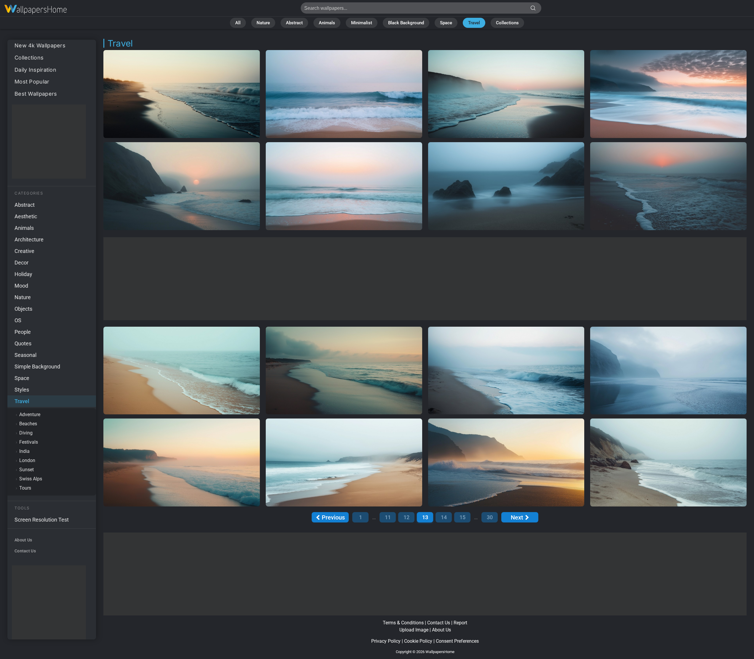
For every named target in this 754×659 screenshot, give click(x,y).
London (27, 460)
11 (388, 517)
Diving (26, 433)
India (24, 451)
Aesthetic (26, 216)
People (23, 332)
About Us (23, 540)
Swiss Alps (30, 479)
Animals (327, 22)
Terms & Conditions (403, 623)
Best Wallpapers (36, 94)
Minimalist (361, 22)
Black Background (406, 22)
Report (460, 623)
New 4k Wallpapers (40, 45)
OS (18, 320)
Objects (23, 309)
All (238, 22)
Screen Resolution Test (42, 520)
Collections (507, 22)
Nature (263, 22)
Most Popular (32, 81)
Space (446, 22)
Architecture (29, 239)
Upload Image (413, 630)
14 (444, 517)
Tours (25, 488)
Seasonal (25, 355)
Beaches (28, 423)
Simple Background (37, 366)
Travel (474, 22)
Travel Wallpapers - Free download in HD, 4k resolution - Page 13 (35, 10)
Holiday (23, 274)
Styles (22, 390)
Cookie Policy (418, 641)
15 (462, 517)
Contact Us (25, 551)
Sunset (26, 469)
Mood (21, 286)
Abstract (294, 22)
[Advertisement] (49, 142)
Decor (21, 262)
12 (406, 517)
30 (490, 517)
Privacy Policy (386, 641)
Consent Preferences (457, 641)
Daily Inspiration (35, 70)
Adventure (29, 414)
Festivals (28, 442)
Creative (24, 251)
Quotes (23, 343)
